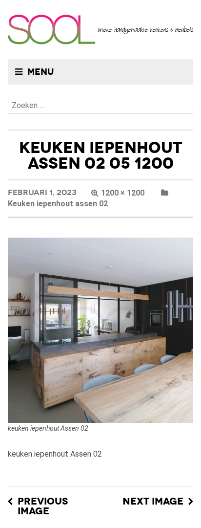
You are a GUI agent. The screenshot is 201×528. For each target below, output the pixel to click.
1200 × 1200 (122, 193)
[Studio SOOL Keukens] (100, 29)
